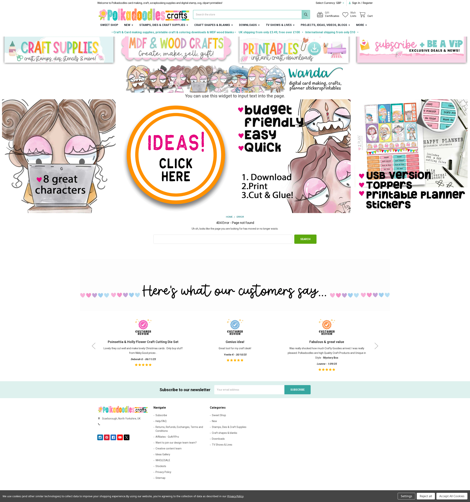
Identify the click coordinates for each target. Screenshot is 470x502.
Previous (93, 346)
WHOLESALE (163, 460)
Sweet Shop (109, 25)
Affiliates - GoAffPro (167, 436)
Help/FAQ (161, 421)
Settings (406, 496)
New (127, 25)
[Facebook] (113, 437)
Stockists (161, 466)
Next (376, 346)
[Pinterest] (107, 437)
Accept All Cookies (451, 496)
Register (368, 3)
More (360, 25)
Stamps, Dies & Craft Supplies (162, 25)
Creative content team (169, 448)
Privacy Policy (163, 472)
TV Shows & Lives (279, 25)
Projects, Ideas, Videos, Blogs (324, 25)
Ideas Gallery (163, 454)
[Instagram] (100, 437)
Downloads (248, 25)
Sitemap (160, 477)
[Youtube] (120, 437)
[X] (126, 437)
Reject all (426, 496)
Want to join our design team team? (176, 442)
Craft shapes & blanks (212, 25)
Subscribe (161, 415)
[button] (59, 51)
